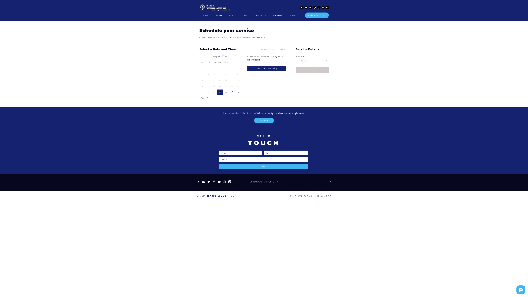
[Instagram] (314, 7)
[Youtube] (327, 7)
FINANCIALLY (212, 196)
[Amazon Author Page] (198, 181)
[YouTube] (219, 181)
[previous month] (204, 56)
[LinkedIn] (310, 7)
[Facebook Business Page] (214, 181)
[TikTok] (323, 7)
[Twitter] (306, 7)
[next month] (235, 56)
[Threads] (319, 7)
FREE (231, 196)
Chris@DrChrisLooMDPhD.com (263, 181)
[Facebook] (301, 7)
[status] (274, 49)
